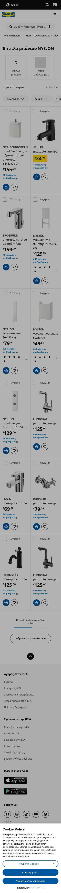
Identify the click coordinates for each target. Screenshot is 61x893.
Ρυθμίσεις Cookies (29, 863)
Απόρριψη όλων (30, 872)
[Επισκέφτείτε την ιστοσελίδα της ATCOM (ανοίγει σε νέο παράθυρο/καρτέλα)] (30, 888)
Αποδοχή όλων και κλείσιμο (30, 881)
